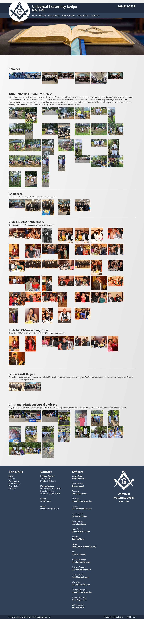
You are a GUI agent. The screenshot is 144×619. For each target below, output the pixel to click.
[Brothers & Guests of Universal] (82, 118)
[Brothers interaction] (99, 114)
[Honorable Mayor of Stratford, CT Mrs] (82, 135)
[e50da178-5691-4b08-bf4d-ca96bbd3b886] (99, 303)
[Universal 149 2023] (115, 78)
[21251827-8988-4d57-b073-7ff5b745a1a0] (33, 210)
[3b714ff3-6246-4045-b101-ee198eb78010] (63, 259)
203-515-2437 (126, 6)
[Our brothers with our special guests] (99, 146)
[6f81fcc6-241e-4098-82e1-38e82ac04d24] (33, 268)
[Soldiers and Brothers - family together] (82, 162)
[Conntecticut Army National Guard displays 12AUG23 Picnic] (50, 135)
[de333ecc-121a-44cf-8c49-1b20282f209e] (62, 307)
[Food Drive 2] (33, 78)
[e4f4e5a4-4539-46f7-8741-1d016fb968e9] (64, 214)
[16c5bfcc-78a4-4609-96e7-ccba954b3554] (97, 243)
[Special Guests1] (45, 186)
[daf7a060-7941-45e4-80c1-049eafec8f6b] (50, 301)
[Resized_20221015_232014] (82, 83)
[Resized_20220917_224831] (66, 78)
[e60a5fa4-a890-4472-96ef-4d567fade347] (115, 301)
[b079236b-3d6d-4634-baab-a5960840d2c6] (66, 349)
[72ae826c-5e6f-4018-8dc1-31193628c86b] (96, 275)
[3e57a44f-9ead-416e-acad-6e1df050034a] (82, 254)
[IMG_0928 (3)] (50, 83)
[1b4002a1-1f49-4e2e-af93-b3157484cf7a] (17, 208)
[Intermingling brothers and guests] (33, 151)
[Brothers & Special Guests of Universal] (17, 135)
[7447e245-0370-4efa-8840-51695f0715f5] (115, 270)
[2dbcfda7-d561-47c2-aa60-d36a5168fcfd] (14, 259)
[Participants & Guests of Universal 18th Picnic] (17, 167)
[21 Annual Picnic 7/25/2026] (17, 421)
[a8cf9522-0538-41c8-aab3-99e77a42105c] (50, 346)
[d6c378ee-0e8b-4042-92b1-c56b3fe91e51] (33, 301)
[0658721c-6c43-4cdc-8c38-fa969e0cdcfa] (17, 390)
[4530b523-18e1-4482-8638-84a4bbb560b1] (99, 255)
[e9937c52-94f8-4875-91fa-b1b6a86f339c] (99, 347)
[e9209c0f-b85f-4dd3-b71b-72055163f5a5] (13, 323)
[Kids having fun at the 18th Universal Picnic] (66, 151)
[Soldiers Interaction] (99, 167)
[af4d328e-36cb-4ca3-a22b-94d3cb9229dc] (66, 285)
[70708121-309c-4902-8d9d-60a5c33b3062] (66, 269)
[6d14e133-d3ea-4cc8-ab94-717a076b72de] (17, 271)
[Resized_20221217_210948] (99, 83)
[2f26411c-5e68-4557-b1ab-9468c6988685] (33, 257)
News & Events (68, 15)
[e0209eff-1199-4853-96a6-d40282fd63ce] (82, 302)
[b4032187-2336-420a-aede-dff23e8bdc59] (82, 285)
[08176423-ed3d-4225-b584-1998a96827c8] (47, 243)
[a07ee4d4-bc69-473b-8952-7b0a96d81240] (47, 291)
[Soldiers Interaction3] (115, 167)
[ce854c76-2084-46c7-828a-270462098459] (17, 305)
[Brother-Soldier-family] (111, 122)
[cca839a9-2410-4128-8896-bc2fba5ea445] (48, 214)
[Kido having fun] (48, 154)
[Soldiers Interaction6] (15, 186)
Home (34, 15)
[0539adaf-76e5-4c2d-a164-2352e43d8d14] (33, 238)
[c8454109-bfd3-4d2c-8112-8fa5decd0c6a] (33, 390)
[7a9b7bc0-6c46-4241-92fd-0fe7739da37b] (17, 284)
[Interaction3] (115, 135)
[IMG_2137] (82, 319)
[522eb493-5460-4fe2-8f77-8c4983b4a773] (115, 254)
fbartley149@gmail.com (49, 509)
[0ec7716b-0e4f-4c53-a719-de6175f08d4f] (65, 243)
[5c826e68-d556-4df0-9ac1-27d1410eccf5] (30, 351)
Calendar (95, 15)
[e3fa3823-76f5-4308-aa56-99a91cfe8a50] (82, 345)
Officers (42, 15)
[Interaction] (99, 135)
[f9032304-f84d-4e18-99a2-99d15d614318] (113, 351)
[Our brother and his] (78, 154)
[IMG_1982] (82, 211)
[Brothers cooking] (66, 118)
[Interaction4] (17, 151)
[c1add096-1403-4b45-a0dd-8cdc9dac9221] (99, 290)
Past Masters (54, 15)
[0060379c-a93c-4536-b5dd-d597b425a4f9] (17, 238)
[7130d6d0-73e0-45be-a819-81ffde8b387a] (82, 268)
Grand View (118, 617)
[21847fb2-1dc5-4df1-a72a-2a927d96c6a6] (115, 238)
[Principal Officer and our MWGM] (45, 170)
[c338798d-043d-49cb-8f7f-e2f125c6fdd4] (115, 285)
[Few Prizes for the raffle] (64, 138)
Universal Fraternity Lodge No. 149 (54, 8)
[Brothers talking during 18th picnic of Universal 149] (29, 138)
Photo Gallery (83, 15)
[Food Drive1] (17, 78)
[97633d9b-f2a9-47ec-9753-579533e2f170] (32, 291)
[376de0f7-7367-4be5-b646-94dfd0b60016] (50, 253)
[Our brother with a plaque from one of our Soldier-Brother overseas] (113, 154)
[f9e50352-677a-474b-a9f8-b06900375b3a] (64, 323)
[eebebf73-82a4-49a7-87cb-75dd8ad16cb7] (32, 323)
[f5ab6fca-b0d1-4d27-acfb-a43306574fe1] (47, 323)
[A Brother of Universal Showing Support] (17, 118)
